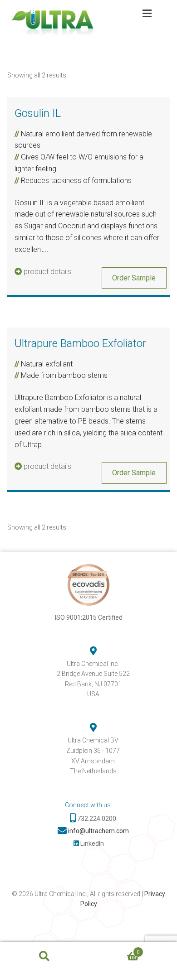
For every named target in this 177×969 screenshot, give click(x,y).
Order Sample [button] (134, 278)
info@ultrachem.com (98, 830)
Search (44, 955)
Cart (113, 949)
